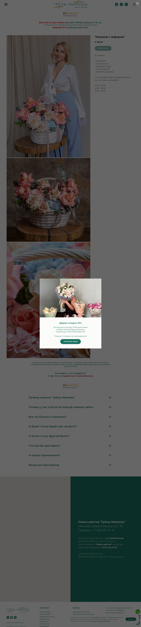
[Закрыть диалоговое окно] (137, 3)
